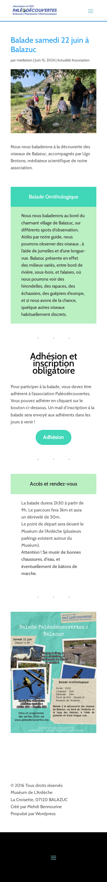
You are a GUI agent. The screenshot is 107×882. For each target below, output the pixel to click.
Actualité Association (73, 60)
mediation (24, 60)
